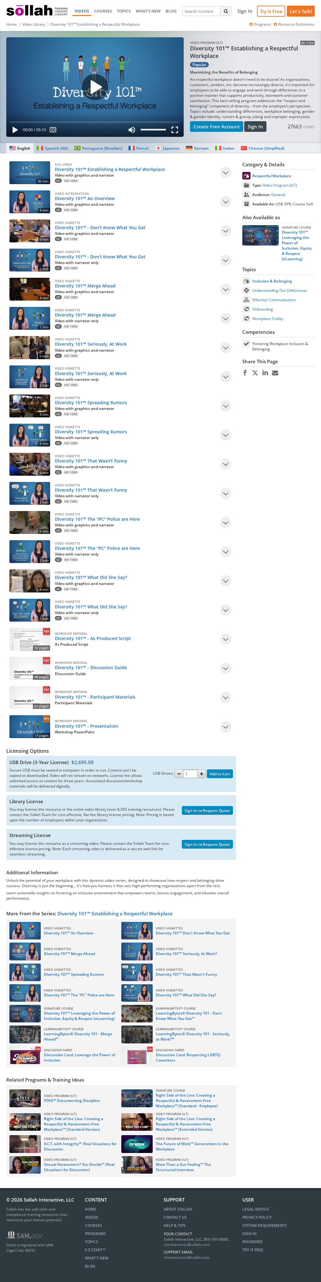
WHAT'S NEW (148, 11)
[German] (197, 148)
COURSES (103, 11)
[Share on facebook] (245, 373)
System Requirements (264, 1225)
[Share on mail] (275, 373)
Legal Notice (255, 1209)
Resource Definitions (296, 24)
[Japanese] (167, 148)
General (278, 194)
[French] (138, 148)
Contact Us (175, 1217)
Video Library (33, 24)
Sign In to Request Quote (207, 810)
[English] (20, 148)
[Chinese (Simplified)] (262, 148)
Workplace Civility (267, 318)
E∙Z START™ (95, 1250)
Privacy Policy (257, 1217)
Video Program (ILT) (280, 185)
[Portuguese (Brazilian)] (98, 148)
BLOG (171, 11)
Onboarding (262, 309)
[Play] (13, 131)
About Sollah (178, 1209)
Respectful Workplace (271, 175)
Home (11, 24)
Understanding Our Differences (279, 290)
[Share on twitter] (255, 373)
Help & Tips (175, 1225)
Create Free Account (216, 126)
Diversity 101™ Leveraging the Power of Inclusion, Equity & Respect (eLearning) (297, 245)
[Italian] (225, 148)
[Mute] (132, 131)
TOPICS (124, 11)
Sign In (255, 126)
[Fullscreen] (176, 131)
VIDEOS (82, 11)
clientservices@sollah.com (187, 1244)
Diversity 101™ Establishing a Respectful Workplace (95, 24)
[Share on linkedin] (265, 373)
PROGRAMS (95, 1233)
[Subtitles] (53, 131)
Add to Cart (220, 774)
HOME (90, 1209)
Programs (262, 24)
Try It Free (271, 11)
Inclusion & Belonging (272, 281)
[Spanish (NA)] (52, 148)
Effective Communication (274, 299)
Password (252, 1241)
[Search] (225, 11)
